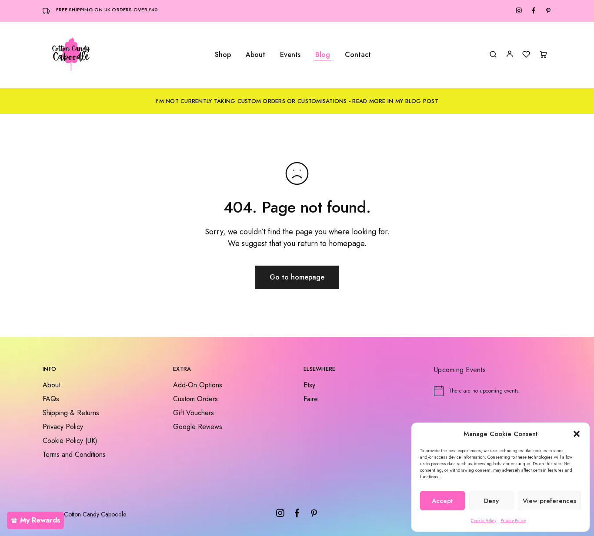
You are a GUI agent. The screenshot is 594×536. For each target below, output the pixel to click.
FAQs (51, 399)
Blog (322, 55)
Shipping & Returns (71, 413)
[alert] (492, 391)
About (255, 55)
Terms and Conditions (74, 454)
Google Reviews (197, 427)
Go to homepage (297, 277)
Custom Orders (195, 399)
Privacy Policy (513, 520)
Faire (311, 399)
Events (290, 55)
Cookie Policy (483, 520)
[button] (576, 433)
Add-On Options (197, 385)
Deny (491, 501)
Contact (358, 55)
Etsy (309, 385)
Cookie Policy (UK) (70, 441)
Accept (442, 501)
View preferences (549, 501)
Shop (223, 55)
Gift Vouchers (193, 413)
